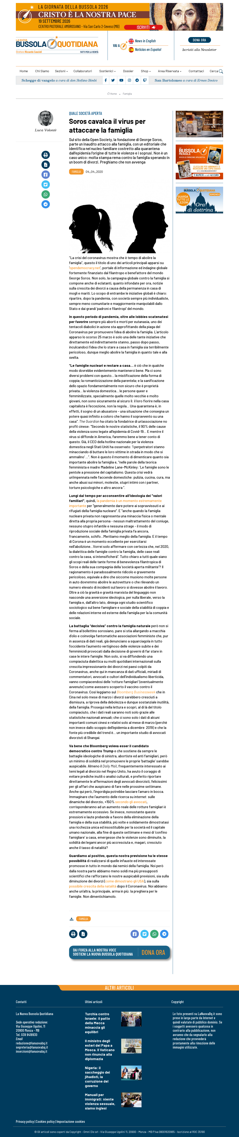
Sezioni (60, 71)
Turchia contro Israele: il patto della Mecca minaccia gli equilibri (97, 1023)
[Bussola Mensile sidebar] (199, 162)
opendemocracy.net (84, 268)
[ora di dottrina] (199, 200)
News (145, 40)
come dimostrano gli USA (124, 881)
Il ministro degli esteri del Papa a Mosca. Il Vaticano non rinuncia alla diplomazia (100, 1050)
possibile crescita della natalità (92, 886)
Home (24, 71)
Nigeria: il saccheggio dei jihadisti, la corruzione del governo (97, 1077)
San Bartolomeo (168, 80)
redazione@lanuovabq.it (31, 1043)
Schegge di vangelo (38, 80)
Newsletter (199, 50)
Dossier (128, 71)
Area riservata (168, 71)
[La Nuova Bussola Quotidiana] (57, 45)
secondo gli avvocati (131, 802)
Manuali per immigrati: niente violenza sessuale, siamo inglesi (100, 1101)
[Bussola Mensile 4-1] (199, 124)
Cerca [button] (214, 71)
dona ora (199, 40)
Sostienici (106, 71)
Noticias (148, 49)
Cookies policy (45, 1121)
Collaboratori (83, 71)
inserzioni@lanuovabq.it (31, 1051)
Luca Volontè (45, 130)
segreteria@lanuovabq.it (32, 1047)
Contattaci (196, 71)
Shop (144, 71)
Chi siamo (42, 71)
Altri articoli (119, 987)
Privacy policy (25, 1121)
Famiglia (127, 93)
